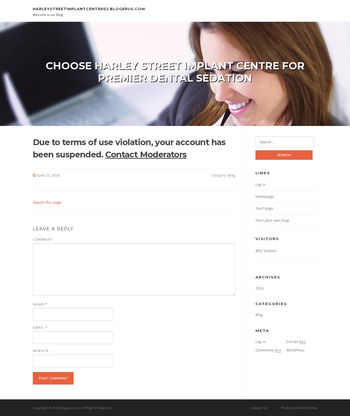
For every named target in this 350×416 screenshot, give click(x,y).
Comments (268, 350)
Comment (43, 239)
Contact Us (259, 408)
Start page (264, 208)
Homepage (264, 196)
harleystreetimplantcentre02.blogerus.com (89, 8)
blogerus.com (70, 408)
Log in (260, 184)
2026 (259, 288)
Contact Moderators (146, 154)
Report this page (47, 202)
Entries (296, 341)
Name (40, 304)
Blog (231, 175)
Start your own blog (272, 220)
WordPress (295, 350)
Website (41, 350)
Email (40, 327)
